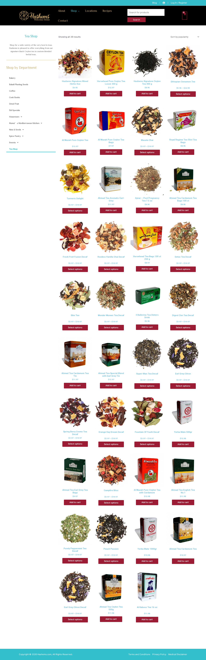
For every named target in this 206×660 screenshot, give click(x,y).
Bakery (12, 78)
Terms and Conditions (139, 654)
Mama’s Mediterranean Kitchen (24, 123)
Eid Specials (14, 110)
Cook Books (14, 97)
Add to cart (75, 93)
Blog (154, 2)
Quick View (75, 75)
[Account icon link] (164, 3)
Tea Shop (13, 149)
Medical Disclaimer (177, 654)
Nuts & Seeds (15, 129)
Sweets (12, 142)
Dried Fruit (14, 104)
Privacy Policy (159, 654)
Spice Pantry (15, 136)
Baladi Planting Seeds (18, 84)
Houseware (14, 117)
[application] (78, 11)
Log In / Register (179, 2)
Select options (183, 94)
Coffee (12, 91)
